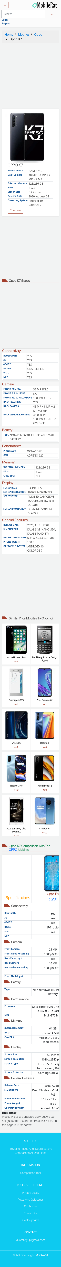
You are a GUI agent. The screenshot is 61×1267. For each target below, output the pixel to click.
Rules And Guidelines (31, 1199)
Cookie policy (30, 1220)
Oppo (38, 34)
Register (6, 23)
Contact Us (30, 1213)
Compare (15, 210)
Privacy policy (30, 1192)
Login (5, 19)
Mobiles (23, 34)
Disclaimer (30, 1206)
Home (9, 34)
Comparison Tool (30, 1173)
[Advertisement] (30, 77)
